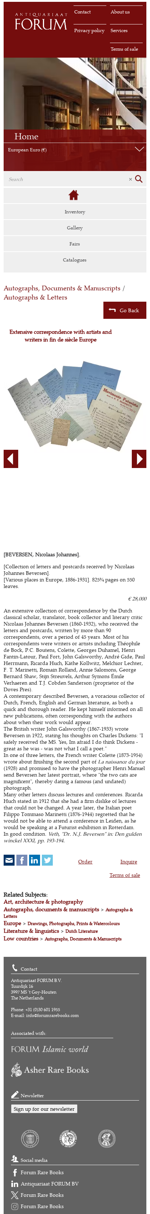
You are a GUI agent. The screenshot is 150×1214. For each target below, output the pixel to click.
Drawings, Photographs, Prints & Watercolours (74, 923)
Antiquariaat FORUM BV (50, 1183)
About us (120, 11)
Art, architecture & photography (43, 901)
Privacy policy (89, 30)
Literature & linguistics (31, 931)
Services (119, 30)
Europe (12, 923)
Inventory (75, 211)
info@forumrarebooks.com (52, 1015)
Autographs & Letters (35, 297)
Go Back (129, 310)
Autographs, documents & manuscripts (51, 909)
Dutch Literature (82, 931)
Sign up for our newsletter (44, 1108)
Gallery (75, 227)
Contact (82, 11)
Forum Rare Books (42, 1172)
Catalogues (75, 259)
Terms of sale (124, 49)
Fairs (75, 243)
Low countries (21, 938)
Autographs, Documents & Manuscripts (62, 288)
